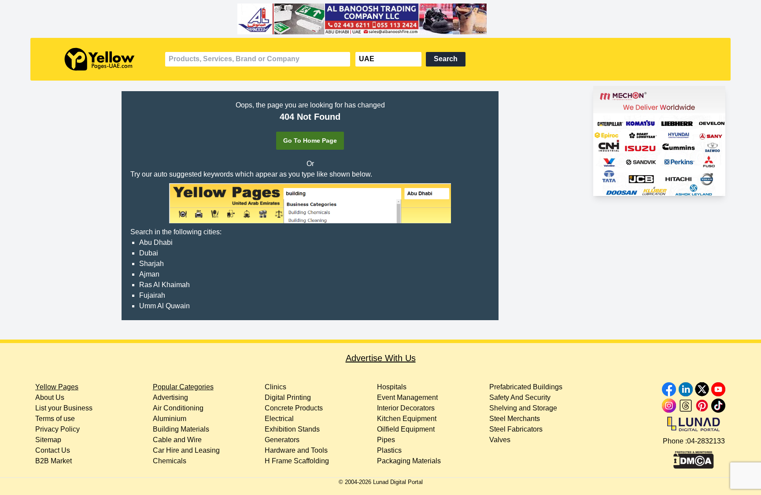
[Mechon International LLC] (659, 141)
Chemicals (169, 461)
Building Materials (181, 429)
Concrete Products (294, 408)
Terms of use (55, 418)
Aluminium (169, 418)
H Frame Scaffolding (297, 461)
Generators (282, 439)
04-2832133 (706, 441)
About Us (49, 397)
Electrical (279, 418)
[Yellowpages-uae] (99, 59)
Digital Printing (288, 397)
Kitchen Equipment (406, 418)
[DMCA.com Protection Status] (693, 458)
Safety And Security (519, 397)
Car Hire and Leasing (186, 450)
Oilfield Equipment (406, 429)
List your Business (63, 408)
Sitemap (48, 439)
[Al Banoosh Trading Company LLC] (380, 19)
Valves (499, 439)
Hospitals (391, 387)
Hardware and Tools (296, 450)
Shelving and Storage (523, 408)
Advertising (170, 397)
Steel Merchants (514, 418)
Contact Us (52, 450)
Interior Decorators (406, 408)
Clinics (275, 387)
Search (446, 59)
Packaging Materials (409, 461)
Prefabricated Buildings (525, 387)
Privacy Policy (57, 429)
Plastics (389, 450)
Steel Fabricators (516, 429)
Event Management (407, 397)
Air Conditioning (178, 408)
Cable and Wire (177, 439)
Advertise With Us (381, 358)
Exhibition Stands (292, 429)
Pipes (386, 439)
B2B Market (53, 461)
